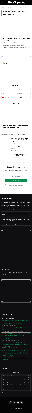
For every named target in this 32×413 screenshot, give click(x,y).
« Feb (2, 392)
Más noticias (4, 359)
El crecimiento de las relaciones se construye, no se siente (15, 202)
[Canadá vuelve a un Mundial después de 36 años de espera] (5, 156)
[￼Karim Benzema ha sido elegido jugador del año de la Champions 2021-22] (5, 140)
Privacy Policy (14, 185)
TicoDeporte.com (18, 408)
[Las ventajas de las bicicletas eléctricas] (5, 149)
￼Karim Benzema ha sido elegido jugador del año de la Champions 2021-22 (20, 140)
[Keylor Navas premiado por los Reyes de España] (16, 27)
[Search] (30, 2)
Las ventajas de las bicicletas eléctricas (11, 210)
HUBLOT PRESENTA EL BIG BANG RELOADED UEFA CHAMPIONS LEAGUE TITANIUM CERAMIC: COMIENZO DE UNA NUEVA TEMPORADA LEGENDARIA (15, 336)
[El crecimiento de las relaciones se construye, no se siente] (16, 115)
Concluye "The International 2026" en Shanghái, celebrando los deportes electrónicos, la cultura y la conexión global (15, 344)
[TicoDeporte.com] (16, 2)
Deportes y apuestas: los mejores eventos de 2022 (14, 224)
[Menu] (2, 2)
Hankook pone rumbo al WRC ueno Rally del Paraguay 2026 (15, 328)
